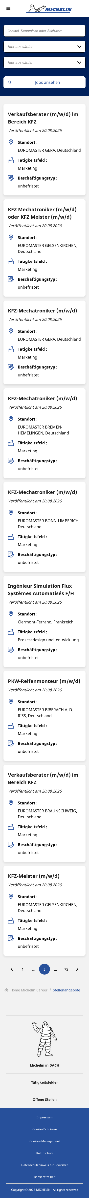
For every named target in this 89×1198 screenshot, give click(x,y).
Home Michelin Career (28, 990)
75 (66, 969)
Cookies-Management (44, 1141)
